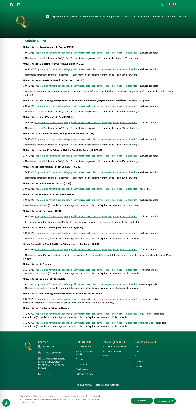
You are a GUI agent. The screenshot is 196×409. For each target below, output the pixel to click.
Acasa (47, 16)
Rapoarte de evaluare (94, 16)
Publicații (142, 16)
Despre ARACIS (58, 16)
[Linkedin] (18, 4)
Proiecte (156, 16)
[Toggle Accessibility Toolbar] (6, 403)
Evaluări (74, 16)
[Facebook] (11, 4)
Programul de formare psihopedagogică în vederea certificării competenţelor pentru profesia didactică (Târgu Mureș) (93, 313)
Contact (182, 16)
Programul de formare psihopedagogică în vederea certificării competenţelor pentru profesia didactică (86, 52)
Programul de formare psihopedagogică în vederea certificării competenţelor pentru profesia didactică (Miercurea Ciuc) (94, 322)
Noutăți (169, 16)
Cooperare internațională (119, 16)
